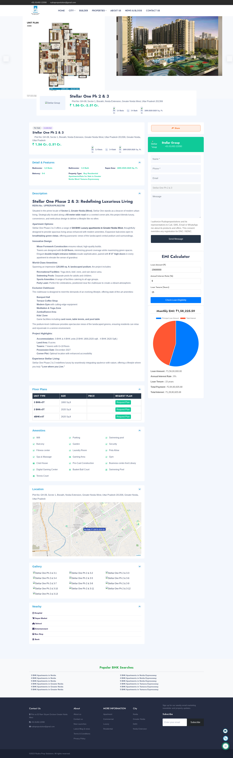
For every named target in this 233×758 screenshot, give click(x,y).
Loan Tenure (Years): (160, 287)
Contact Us (153, 10)
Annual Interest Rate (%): (162, 276)
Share (177, 128)
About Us (115, 10)
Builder (83, 10)
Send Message (176, 239)
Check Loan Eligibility (175, 300)
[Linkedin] (196, 2)
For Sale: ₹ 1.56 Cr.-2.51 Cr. (94, 529)
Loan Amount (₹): (158, 264)
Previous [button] (4, 57)
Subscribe (195, 722)
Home (61, 10)
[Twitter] (187, 2)
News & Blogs (133, 10)
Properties (98, 10)
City (71, 10)
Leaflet (138, 555)
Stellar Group (171, 143)
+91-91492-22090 (39, 2)
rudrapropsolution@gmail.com (63, 2)
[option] (169, 46)
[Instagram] (192, 2)
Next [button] (228, 57)
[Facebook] (183, 2)
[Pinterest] (200, 2)
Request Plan (123, 402)
